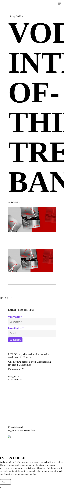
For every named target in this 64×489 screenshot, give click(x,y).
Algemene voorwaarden (21, 430)
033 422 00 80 (15, 379)
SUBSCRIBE (15, 339)
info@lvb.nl (13, 376)
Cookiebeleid (15, 427)
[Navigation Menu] (59, 3)
